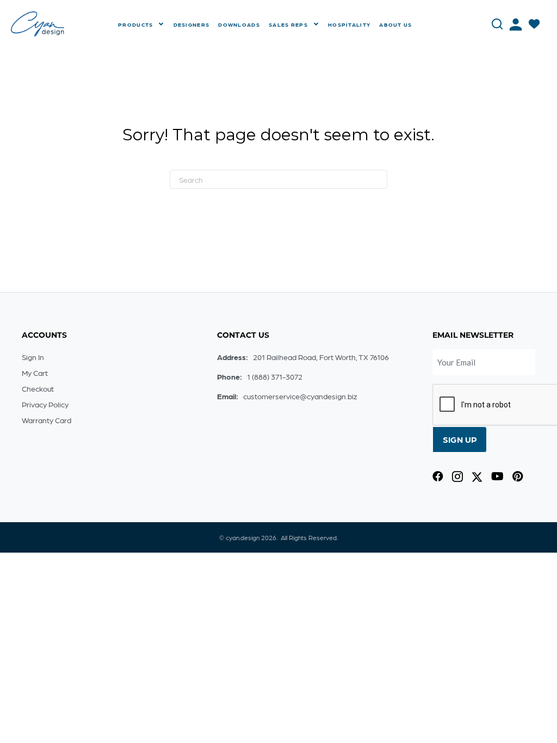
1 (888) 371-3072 (274, 376)
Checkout (38, 388)
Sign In (33, 356)
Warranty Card (46, 420)
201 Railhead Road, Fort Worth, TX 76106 (321, 356)
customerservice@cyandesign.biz (300, 396)
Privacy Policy (45, 404)
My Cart (35, 372)
